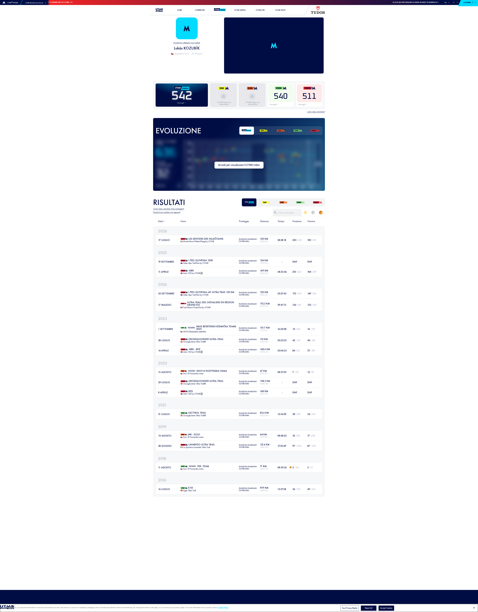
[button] (35, 3)
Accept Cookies (386, 608)
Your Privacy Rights (349, 608)
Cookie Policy (223, 608)
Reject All (368, 608)
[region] (239, 608)
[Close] (474, 608)
